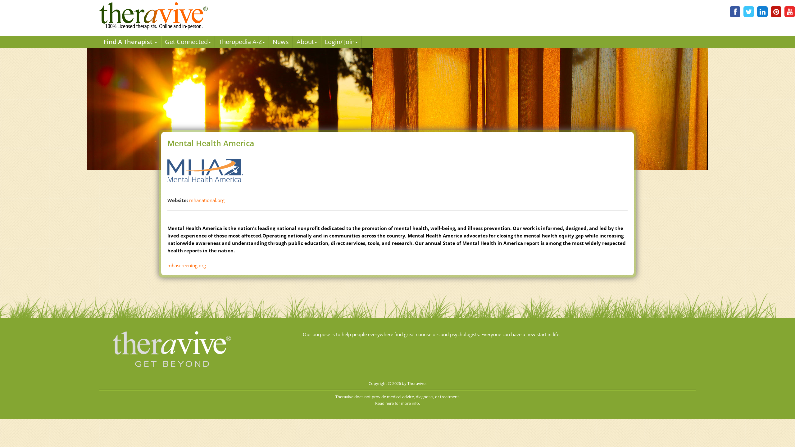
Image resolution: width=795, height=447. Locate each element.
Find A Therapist (128, 42)
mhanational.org (207, 200)
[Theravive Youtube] (789, 11)
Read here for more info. (397, 403)
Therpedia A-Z (240, 42)
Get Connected (186, 42)
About (305, 42)
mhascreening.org (186, 265)
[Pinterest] (776, 11)
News (281, 42)
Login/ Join (340, 42)
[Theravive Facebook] (735, 11)
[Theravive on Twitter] (748, 11)
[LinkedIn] (762, 11)
